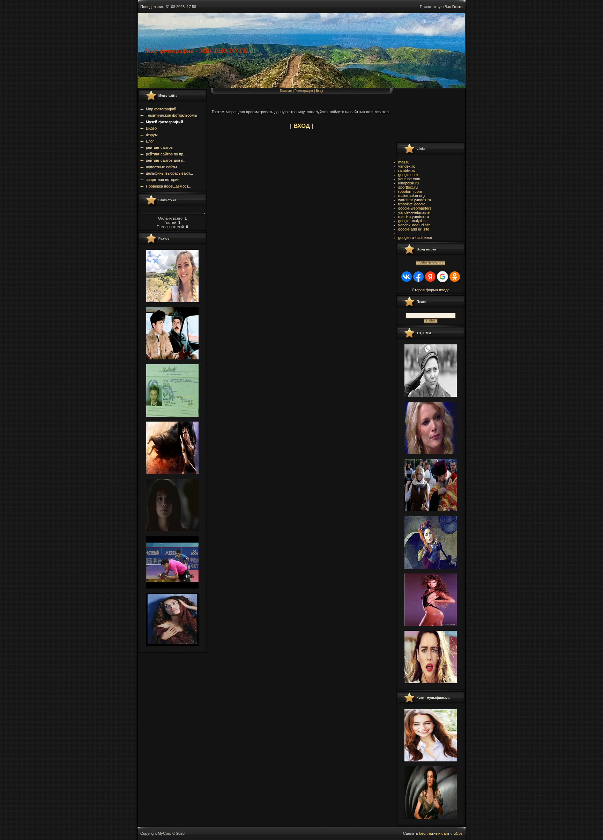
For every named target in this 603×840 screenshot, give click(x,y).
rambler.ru (406, 170)
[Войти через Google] (442, 276)
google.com (408, 175)
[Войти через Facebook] (418, 276)
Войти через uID (430, 263)
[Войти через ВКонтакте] (406, 276)
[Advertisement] (427, 115)
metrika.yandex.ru (413, 216)
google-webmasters (415, 208)
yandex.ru (406, 166)
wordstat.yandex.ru (414, 200)
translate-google (411, 204)
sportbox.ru (408, 187)
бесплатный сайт (434, 833)
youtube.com (409, 179)
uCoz (458, 833)
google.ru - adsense (415, 237)
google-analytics (412, 221)
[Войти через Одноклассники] (454, 276)
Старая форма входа (430, 290)
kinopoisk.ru (408, 183)
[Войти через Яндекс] (430, 276)
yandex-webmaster (414, 212)
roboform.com (410, 191)
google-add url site (413, 229)
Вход (319, 91)
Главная (286, 91)
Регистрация (304, 91)
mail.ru (403, 162)
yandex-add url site (414, 225)
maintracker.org (411, 195)
